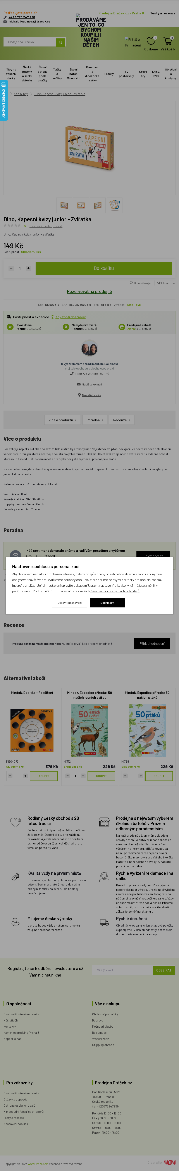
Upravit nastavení (70, 602)
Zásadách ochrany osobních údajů (114, 591)
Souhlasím (107, 602)
